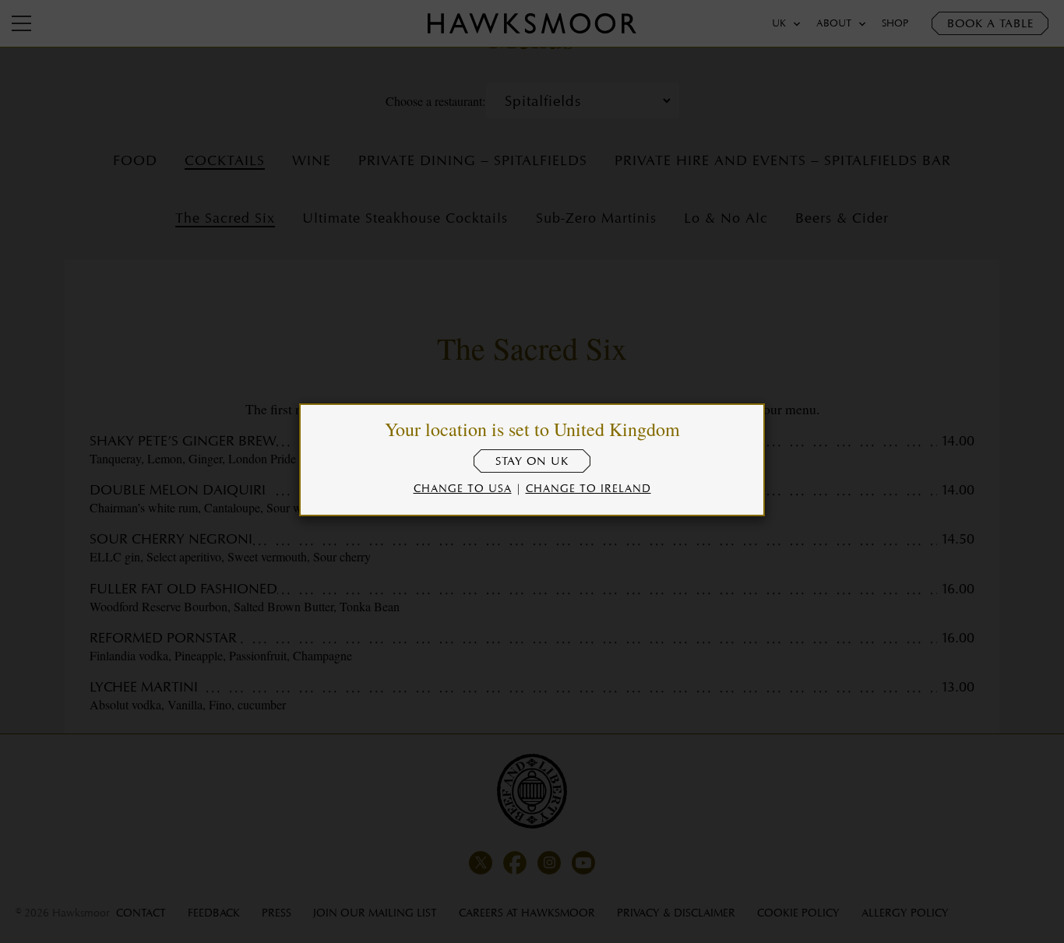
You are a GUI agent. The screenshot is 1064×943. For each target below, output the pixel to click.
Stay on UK (532, 461)
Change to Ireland (588, 487)
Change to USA (463, 487)
